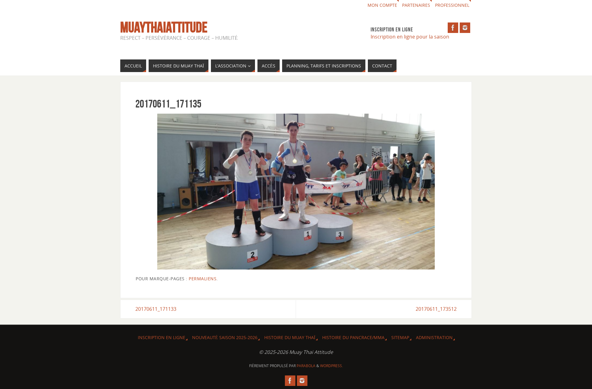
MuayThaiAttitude (164, 27)
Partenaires (416, 5)
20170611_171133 (155, 309)
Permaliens (202, 279)
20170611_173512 (436, 309)
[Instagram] (465, 27)
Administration (434, 337)
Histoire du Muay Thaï (289, 337)
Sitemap (400, 337)
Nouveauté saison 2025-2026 (224, 337)
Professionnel (452, 5)
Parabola (306, 365)
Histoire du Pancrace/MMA (353, 337)
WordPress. (331, 365)
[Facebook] (453, 27)
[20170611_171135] (296, 191)
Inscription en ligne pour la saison (410, 36)
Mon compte (382, 5)
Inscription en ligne (161, 337)
